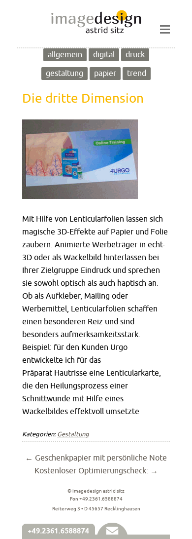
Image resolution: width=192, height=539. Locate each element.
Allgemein (65, 55)
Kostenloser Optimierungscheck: (96, 471)
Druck (135, 55)
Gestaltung (64, 73)
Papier (105, 73)
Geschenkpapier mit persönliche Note (96, 458)
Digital (104, 55)
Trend (136, 73)
